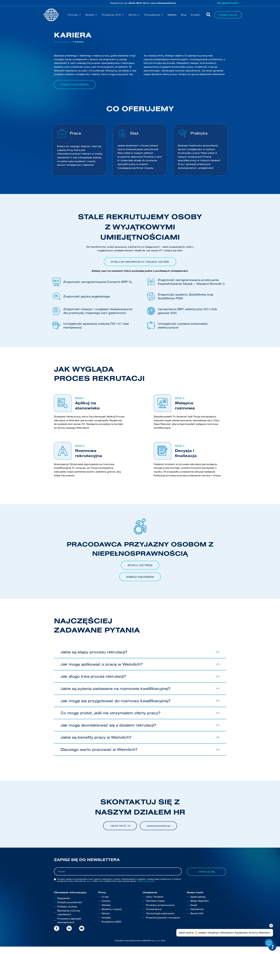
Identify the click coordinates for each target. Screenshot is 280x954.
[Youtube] (81, 928)
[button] (74, 14)
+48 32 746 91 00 (137, 3)
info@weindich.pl (166, 3)
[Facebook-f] (56, 928)
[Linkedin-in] (69, 928)
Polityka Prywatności (146, 881)
